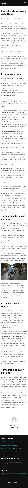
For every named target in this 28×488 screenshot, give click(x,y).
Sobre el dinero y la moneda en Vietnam (11, 448)
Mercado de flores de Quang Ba (9, 445)
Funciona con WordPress (14, 482)
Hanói (4, 3)
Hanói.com (7, 18)
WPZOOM (21, 485)
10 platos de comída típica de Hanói (10, 441)
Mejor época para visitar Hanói (9, 452)
